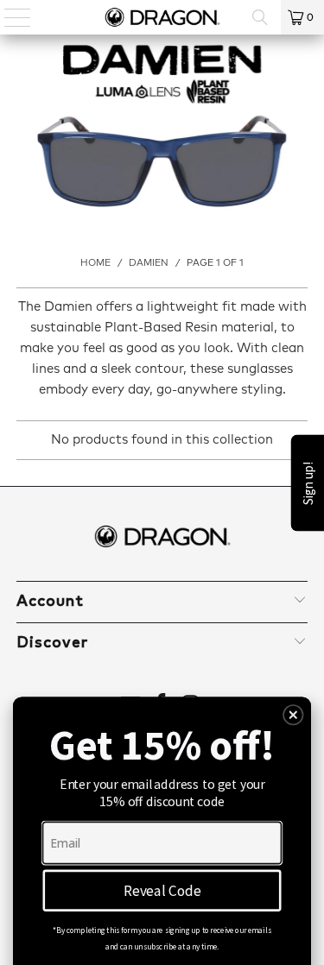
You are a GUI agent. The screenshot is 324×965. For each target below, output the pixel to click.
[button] (293, 715)
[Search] (260, 17)
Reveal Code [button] (162, 889)
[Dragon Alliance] (162, 17)
